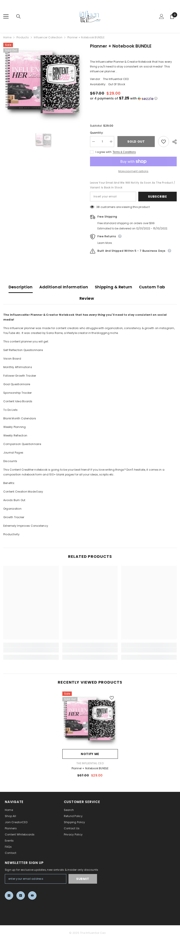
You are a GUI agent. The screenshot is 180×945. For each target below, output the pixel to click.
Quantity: (96, 133)
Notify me (90, 754)
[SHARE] (173, 142)
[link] (31, 650)
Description (21, 287)
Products (22, 37)
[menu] (6, 16)
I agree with (103, 152)
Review (86, 298)
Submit (82, 879)
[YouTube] (32, 895)
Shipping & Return (113, 287)
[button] (133, 98)
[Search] (18, 16)
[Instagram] (9, 895)
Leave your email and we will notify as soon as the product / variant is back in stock (132, 185)
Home (7, 37)
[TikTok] (20, 895)
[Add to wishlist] (163, 141)
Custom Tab (152, 287)
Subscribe (157, 196)
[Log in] (161, 16)
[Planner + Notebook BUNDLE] (90, 719)
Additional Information (63, 287)
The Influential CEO (116, 79)
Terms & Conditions (124, 152)
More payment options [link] (133, 171)
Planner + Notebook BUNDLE (90, 768)
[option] (43, 83)
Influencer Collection (48, 37)
